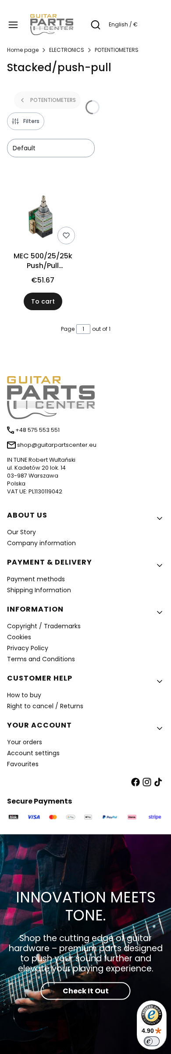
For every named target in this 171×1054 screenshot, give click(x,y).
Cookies (19, 637)
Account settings (33, 753)
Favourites (23, 764)
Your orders (24, 742)
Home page (23, 50)
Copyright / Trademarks (44, 626)
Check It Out (86, 991)
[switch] (152, 1041)
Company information (41, 543)
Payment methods (36, 579)
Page (68, 329)
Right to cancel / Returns (45, 706)
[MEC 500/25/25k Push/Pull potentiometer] (42, 219)
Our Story (21, 532)
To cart (43, 301)
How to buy (24, 695)
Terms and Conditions (41, 659)
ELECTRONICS (66, 50)
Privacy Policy (27, 648)
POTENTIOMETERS (117, 50)
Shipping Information (39, 590)
